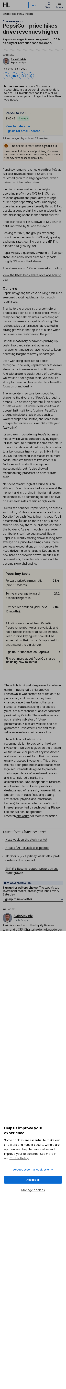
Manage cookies (33, 1190)
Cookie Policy (19, 1158)
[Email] (14, 75)
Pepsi (6, 169)
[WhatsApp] (22, 75)
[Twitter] (30, 75)
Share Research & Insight (18, 13)
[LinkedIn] (6, 75)
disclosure (22, 816)
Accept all (33, 1179)
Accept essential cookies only (33, 1169)
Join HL (35, 5)
